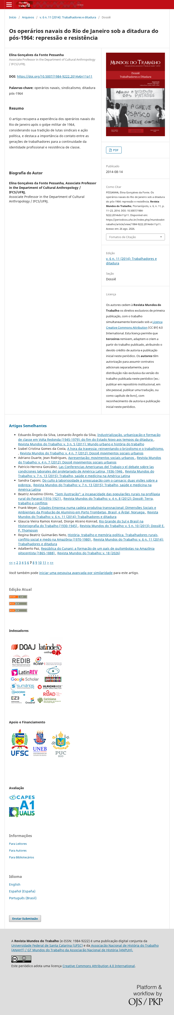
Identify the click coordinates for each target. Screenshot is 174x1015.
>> (51, 562)
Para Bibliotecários (21, 857)
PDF (115, 150)
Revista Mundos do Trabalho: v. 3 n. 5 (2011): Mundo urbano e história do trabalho (81, 444)
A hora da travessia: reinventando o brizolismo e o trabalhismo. (115, 448)
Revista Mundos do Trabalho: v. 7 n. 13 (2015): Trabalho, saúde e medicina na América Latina (86, 473)
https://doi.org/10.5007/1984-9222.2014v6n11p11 (54, 76)
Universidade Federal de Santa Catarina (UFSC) (47, 945)
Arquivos (28, 17)
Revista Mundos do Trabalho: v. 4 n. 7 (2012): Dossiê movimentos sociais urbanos (81, 453)
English (14, 884)
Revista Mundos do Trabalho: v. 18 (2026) (88, 553)
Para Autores (18, 850)
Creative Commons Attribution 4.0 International (99, 966)
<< (11, 562)
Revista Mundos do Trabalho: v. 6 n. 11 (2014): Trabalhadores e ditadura (88, 514)
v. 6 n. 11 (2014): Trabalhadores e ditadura (68, 17)
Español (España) (22, 891)
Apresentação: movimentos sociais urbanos (101, 458)
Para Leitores (18, 844)
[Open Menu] (9, 4)
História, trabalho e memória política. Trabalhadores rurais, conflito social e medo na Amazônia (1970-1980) (88, 537)
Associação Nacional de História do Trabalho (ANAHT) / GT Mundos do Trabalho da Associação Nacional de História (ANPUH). (85, 947)
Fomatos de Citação (122, 237)
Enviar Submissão (25, 918)
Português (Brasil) (22, 898)
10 (40, 562)
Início (12, 17)
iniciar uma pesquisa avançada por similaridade (76, 573)
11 (44, 562)
